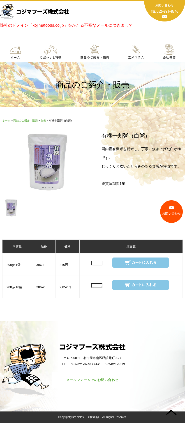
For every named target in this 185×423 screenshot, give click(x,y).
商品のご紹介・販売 (25, 120)
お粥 (43, 120)
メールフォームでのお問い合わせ (93, 380)
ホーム (6, 120)
